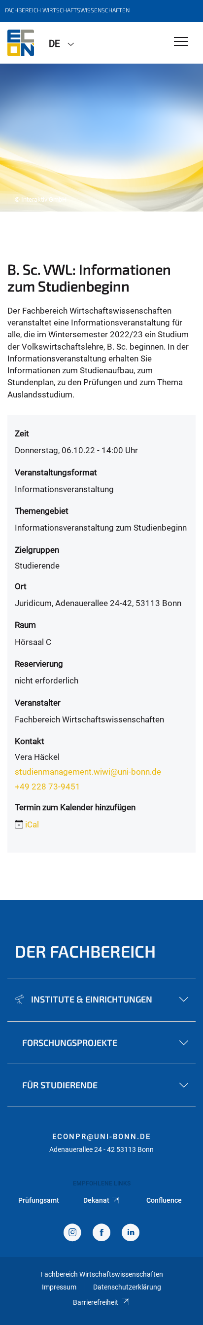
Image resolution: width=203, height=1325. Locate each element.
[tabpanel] (101, 138)
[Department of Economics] (20, 43)
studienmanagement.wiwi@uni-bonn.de (88, 772)
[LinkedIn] (130, 1233)
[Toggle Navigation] (181, 42)
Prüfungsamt (38, 1200)
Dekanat (96, 1200)
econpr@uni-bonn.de (101, 1136)
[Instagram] (72, 1233)
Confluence (164, 1200)
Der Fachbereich (85, 951)
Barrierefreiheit (95, 1302)
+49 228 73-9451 (47, 786)
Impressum (59, 1287)
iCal (32, 824)
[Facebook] (101, 1233)
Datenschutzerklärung (127, 1287)
